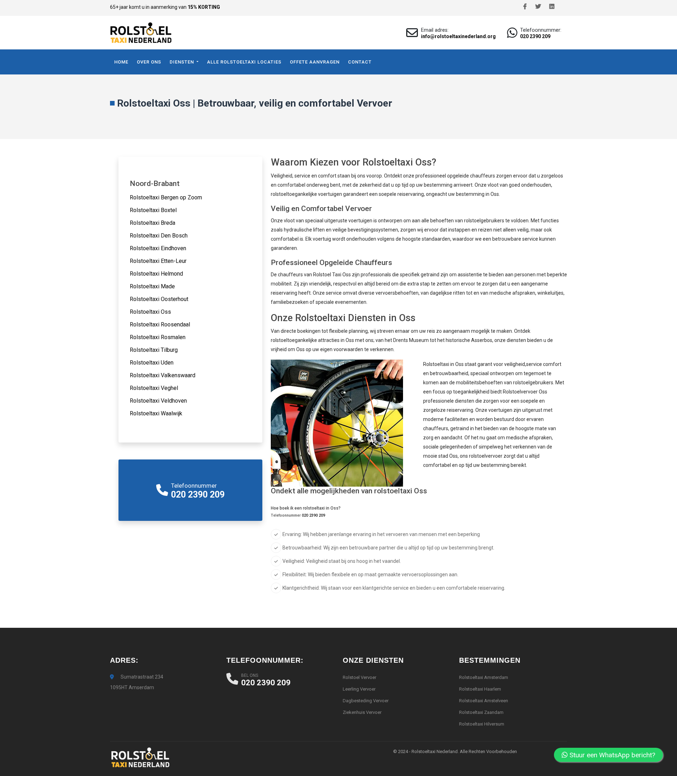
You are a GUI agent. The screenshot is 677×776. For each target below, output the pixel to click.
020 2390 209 (535, 36)
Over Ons (149, 62)
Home (121, 62)
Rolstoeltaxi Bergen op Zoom (166, 197)
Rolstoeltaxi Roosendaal (160, 324)
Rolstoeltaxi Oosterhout (159, 299)
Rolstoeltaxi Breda (152, 222)
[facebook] (525, 7)
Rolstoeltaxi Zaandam (481, 712)
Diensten (182, 62)
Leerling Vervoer (359, 689)
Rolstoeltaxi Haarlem (480, 689)
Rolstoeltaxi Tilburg (154, 350)
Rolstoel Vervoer (359, 677)
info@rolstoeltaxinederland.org (458, 36)
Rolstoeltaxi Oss (150, 311)
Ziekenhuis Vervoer (362, 712)
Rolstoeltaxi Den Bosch (159, 235)
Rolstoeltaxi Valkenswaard (162, 375)
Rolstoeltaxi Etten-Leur (158, 261)
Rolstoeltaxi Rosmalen (157, 337)
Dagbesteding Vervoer (366, 700)
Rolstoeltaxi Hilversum (481, 724)
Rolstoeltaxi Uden (151, 362)
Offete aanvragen (315, 62)
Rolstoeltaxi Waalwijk (156, 413)
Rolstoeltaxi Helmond (156, 273)
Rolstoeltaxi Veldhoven (158, 400)
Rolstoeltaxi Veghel (154, 388)
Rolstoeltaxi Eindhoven (158, 248)
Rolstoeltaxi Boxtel (153, 210)
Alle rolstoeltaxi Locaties (244, 62)
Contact (360, 62)
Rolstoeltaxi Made (152, 286)
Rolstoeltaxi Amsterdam (483, 677)
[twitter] (538, 7)
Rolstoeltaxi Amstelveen (483, 700)
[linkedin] (551, 7)
